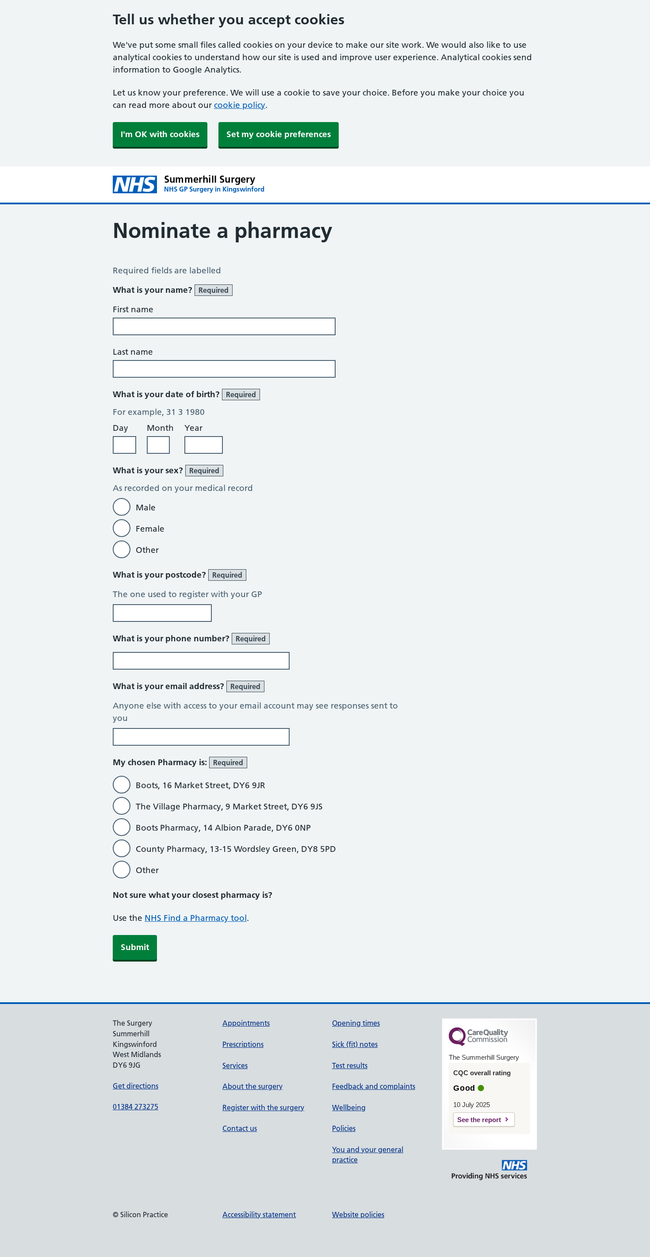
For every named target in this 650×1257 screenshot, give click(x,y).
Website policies (358, 1214)
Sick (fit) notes (355, 1044)
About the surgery (252, 1086)
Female (150, 529)
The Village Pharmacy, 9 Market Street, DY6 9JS (229, 806)
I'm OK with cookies (160, 134)
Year (193, 428)
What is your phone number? (189, 638)
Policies (344, 1128)
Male (146, 507)
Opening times (356, 1023)
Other (147, 550)
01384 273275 (135, 1106)
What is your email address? (186, 686)
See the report (479, 1119)
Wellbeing (349, 1107)
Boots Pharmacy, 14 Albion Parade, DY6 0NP (223, 828)
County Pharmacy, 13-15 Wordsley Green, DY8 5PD (236, 849)
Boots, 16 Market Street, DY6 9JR (200, 785)
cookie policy (239, 105)
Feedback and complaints (373, 1086)
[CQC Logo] (478, 1043)
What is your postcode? (177, 575)
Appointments (246, 1023)
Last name (133, 352)
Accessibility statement (259, 1214)
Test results (349, 1065)
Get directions (135, 1085)
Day (120, 428)
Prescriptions (243, 1044)
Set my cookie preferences (278, 134)
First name (133, 309)
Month (160, 428)
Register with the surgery (263, 1107)
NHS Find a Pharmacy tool (196, 918)
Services (235, 1065)
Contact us (239, 1128)
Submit (135, 947)
